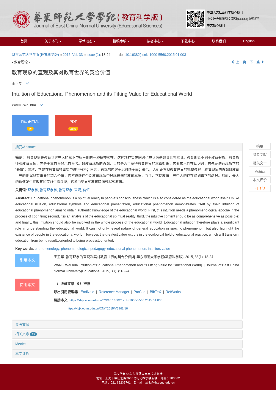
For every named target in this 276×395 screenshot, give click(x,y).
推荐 (86, 284)
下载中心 (188, 41)
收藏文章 (67, 284)
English (249, 41)
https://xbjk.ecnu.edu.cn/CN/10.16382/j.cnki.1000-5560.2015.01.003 (115, 300)
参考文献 (22, 324)
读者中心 (154, 41)
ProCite (139, 292)
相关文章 (25, 334)
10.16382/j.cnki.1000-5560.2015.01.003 (155, 55)
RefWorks (173, 292)
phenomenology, (48, 249)
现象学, (34, 190)
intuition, (155, 249)
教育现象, (66, 190)
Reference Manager (114, 292)
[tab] (127, 147)
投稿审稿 (120, 41)
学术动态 (86, 41)
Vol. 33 (77, 55)
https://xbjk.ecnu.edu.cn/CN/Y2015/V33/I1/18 (97, 308)
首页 (23, 41)
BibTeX (155, 292)
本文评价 (22, 353)
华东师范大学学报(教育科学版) (35, 55)
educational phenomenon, (127, 249)
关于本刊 (52, 41)
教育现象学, (49, 190)
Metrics (20, 344)
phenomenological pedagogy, (84, 249)
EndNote (87, 292)
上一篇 (240, 62)
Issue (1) (93, 55)
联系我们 (219, 41)
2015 (67, 55)
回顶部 (260, 188)
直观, (78, 190)
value (166, 249)
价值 (86, 190)
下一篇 (255, 62)
